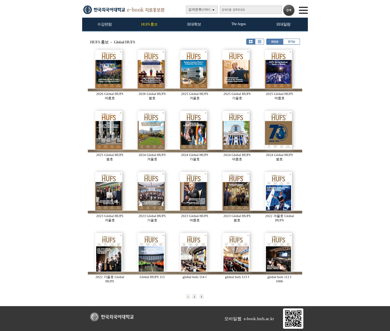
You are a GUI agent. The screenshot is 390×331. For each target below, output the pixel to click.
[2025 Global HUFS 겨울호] (194, 69)
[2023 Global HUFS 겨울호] (109, 191)
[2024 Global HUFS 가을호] (194, 130)
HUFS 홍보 (149, 24)
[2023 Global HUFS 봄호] (236, 191)
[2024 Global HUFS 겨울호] (151, 130)
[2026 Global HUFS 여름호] (109, 69)
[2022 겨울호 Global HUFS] (279, 191)
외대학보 (194, 24)
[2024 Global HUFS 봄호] (279, 130)
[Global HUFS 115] (151, 252)
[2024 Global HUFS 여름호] (236, 130)
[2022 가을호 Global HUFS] (109, 252)
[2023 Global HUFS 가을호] (151, 191)
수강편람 (104, 24)
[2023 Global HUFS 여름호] (194, 191)
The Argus (238, 24)
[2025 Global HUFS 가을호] (236, 69)
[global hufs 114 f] (194, 252)
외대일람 (283, 24)
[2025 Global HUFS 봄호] (109, 130)
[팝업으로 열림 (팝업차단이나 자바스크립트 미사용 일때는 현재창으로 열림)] (293, 327)
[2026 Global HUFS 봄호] (151, 69)
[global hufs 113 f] (236, 252)
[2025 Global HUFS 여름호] (279, 69)
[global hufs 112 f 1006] (279, 252)
